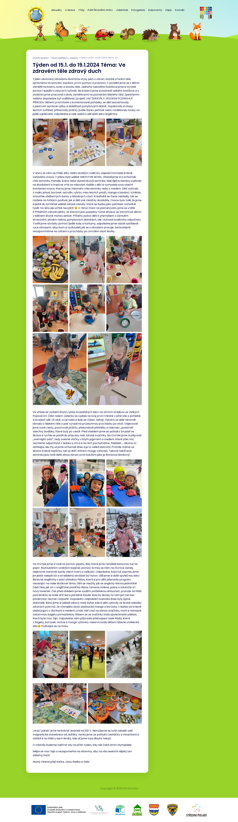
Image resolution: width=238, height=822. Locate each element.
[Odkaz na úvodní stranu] (34, 13)
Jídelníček (122, 10)
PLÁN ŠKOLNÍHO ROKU (100, 10)
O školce (70, 10)
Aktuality (56, 10)
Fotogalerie (138, 10)
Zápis (168, 10)
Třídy (81, 10)
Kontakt (180, 10)
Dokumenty (155, 10)
